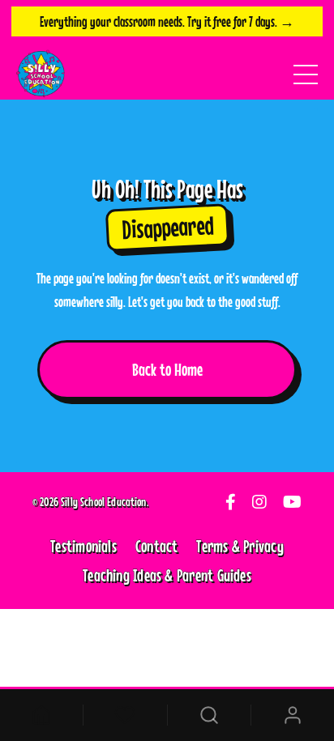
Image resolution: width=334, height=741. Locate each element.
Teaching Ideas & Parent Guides (167, 575)
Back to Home (167, 369)
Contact (156, 545)
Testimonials (83, 545)
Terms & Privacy (239, 545)
